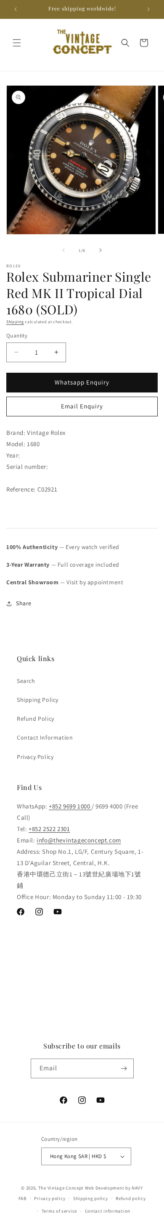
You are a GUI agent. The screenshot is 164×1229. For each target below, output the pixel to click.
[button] (17, 43)
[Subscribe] (124, 1068)
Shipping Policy (37, 699)
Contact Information (45, 737)
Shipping (15, 321)
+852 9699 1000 (70, 806)
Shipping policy (90, 1198)
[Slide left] (63, 250)
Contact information (107, 1211)
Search (26, 681)
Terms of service (59, 1211)
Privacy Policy (35, 757)
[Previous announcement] (15, 9)
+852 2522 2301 (49, 829)
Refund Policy (35, 718)
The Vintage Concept (61, 1188)
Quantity (16, 335)
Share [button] (24, 603)
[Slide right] (100, 250)
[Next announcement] (148, 9)
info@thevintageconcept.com (79, 840)
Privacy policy (49, 1198)
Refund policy (130, 1198)
